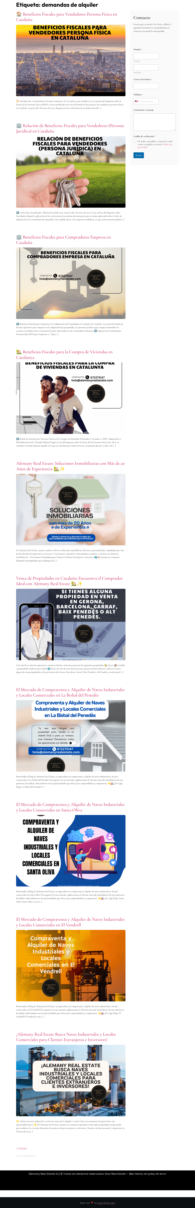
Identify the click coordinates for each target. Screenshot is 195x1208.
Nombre (136, 61)
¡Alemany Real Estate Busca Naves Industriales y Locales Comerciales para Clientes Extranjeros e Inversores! (66, 1036)
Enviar (139, 155)
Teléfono (138, 94)
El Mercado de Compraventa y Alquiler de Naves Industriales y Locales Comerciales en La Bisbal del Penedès (70, 692)
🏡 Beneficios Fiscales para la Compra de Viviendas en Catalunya (64, 354)
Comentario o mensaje (143, 110)
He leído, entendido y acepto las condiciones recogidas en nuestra (155, 144)
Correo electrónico (142, 79)
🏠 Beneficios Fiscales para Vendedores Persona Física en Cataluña (66, 16)
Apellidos (137, 72)
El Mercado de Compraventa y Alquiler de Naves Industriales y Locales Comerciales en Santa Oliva (70, 807)
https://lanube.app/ (106, 1203)
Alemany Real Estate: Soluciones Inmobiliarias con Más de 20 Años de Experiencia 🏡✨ (70, 465)
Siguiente (23, 1148)
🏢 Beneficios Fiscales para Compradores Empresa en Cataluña (63, 239)
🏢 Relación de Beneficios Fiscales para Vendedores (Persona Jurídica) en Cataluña (70, 128)
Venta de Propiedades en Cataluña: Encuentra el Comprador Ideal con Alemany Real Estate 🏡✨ (69, 580)
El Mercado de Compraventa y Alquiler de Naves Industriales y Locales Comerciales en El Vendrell (70, 921)
